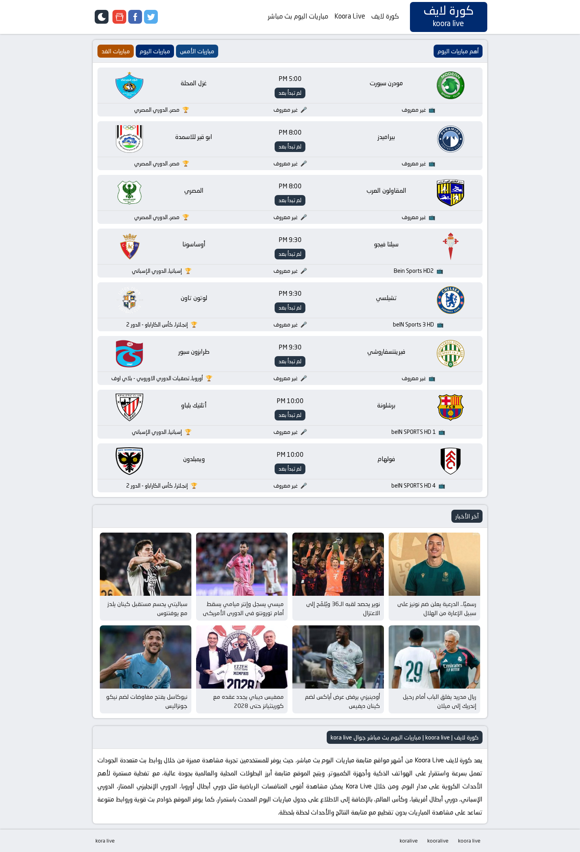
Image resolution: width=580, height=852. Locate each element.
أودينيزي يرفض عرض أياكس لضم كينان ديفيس (342, 701)
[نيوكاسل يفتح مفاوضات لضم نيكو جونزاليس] (145, 657)
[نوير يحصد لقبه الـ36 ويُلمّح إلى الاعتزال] (338, 564)
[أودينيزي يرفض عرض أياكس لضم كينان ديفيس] (338, 657)
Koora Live (350, 16)
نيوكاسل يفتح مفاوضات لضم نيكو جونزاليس (146, 701)
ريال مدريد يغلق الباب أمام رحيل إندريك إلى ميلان (439, 701)
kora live (105, 840)
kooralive (438, 840)
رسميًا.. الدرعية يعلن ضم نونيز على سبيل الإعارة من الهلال (436, 608)
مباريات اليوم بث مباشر (298, 16)
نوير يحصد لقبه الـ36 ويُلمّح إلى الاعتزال (343, 608)
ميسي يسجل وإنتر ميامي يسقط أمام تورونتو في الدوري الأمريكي (243, 608)
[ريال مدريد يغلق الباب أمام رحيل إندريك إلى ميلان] (434, 657)
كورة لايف (385, 16)
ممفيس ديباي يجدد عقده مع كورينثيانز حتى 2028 (248, 701)
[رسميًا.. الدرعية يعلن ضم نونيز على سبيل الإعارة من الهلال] (434, 564)
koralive (409, 840)
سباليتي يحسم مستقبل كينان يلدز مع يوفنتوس (147, 608)
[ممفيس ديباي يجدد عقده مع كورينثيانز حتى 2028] (242, 657)
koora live (469, 840)
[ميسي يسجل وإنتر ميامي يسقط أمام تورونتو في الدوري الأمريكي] (242, 564)
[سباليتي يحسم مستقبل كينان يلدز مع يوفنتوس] (145, 564)
